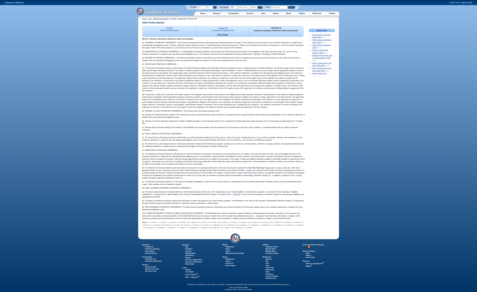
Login (470, 2)
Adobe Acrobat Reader (314, 263)
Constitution (189, 272)
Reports (188, 257)
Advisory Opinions (271, 276)
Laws (263, 13)
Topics (227, 251)
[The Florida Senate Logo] (158, 11)
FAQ (266, 261)
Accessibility (244, 287)
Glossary (268, 259)
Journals (188, 251)
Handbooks (269, 274)
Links (267, 265)
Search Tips (269, 267)
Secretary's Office (271, 253)
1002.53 (235, 194)
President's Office (271, 247)
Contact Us (229, 263)
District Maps (149, 251)
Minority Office (270, 251)
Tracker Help (310, 257)
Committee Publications (153, 261)
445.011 (249, 170)
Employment (229, 259)
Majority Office (270, 249)
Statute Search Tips (319, 73)
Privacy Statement (234, 287)
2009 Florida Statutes (161, 19)
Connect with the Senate (313, 245)
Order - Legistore (191, 277)
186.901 (257, 54)
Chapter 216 (182, 19)
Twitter (307, 247)
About (288, 13)
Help (267, 263)
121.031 (259, 216)
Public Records (270, 278)
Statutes (188, 269)
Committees (233, 13)
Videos (227, 249)
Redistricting (189, 264)
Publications (229, 247)
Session (249, 13)
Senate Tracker (309, 251)
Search (268, 7)
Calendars (188, 249)
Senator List (149, 247)
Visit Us (228, 261)
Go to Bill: (193, 7)
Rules (267, 272)
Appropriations (190, 253)
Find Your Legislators (152, 249)
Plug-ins (306, 261)
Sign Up (464, 2)
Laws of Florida (190, 274)
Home (202, 13)
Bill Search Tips (150, 267)
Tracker (332, 13)
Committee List (150, 259)
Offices (302, 13)
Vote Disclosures (151, 253)
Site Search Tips (151, 271)
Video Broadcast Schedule (234, 253)
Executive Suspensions (193, 262)
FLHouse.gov (9, 2)
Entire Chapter (222, 35)
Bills (186, 247)
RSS (309, 247)
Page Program (230, 265)
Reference (317, 13)
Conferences (189, 255)
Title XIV (173, 19)
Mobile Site (20, 2)
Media (275, 13)
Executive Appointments (193, 260)
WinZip (308, 266)
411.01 (156, 194)
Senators (217, 13)
